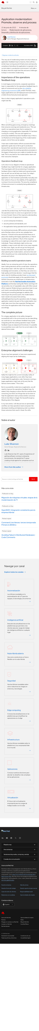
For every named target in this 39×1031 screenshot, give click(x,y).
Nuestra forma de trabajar (8, 888)
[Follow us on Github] (5, 450)
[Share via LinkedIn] (12, 45)
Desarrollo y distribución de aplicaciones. (15, 32)
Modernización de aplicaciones (20, 30)
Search (33, 479)
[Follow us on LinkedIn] (8, 450)
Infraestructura (13, 739)
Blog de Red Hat (6, 8)
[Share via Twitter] (15, 45)
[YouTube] (7, 839)
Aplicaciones (12, 769)
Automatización (13, 590)
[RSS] (35, 45)
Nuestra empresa (6, 885)
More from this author (12, 467)
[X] (16, 839)
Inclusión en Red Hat (6, 924)
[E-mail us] (17, 45)
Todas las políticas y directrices (8, 938)
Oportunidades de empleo (27, 895)
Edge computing (14, 710)
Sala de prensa (24, 885)
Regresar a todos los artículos (10, 55)
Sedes (22, 920)
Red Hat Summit (5, 926)
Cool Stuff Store (25, 924)
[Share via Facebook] (10, 45)
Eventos (3, 920)
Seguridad (11, 681)
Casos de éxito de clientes (8, 891)
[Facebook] (11, 839)
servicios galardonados (7, 880)
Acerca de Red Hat (6, 917)
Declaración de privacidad (7, 935)
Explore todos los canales (13, 572)
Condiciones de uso (25, 935)
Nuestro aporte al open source (28, 888)
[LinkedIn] (2, 839)
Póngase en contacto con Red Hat (9, 922)
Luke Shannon (11, 37)
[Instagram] (20, 839)
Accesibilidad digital (25, 938)
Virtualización (12, 797)
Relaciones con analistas (8, 895)
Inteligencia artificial (15, 620)
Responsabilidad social (26, 891)
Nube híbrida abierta (15, 653)
